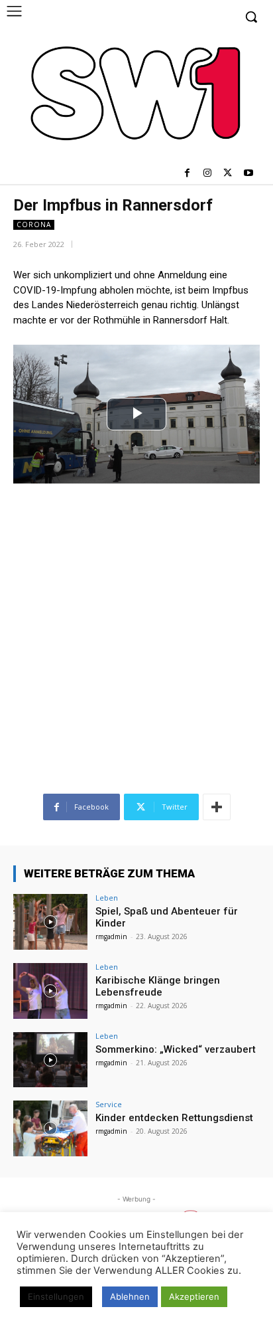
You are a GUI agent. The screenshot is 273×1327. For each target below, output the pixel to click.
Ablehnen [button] (130, 1296)
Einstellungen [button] (56, 1296)
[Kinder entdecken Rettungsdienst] (50, 1128)
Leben (106, 897)
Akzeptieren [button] (194, 1296)
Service (108, 1104)
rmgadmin (111, 936)
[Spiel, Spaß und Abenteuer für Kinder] (50, 922)
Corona (34, 224)
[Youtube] (248, 173)
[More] (217, 807)
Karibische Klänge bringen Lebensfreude (157, 986)
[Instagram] (207, 173)
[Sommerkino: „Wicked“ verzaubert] (50, 1060)
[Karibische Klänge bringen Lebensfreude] (50, 991)
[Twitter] (227, 173)
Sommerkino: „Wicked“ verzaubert (175, 1049)
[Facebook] (187, 173)
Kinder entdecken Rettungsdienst (174, 1118)
